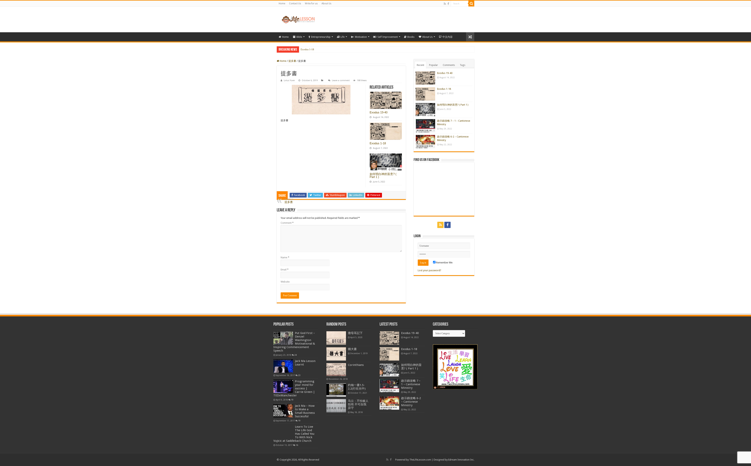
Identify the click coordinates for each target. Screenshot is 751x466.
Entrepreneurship (321, 36)
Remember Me (444, 262)
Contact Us (295, 3)
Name (285, 257)
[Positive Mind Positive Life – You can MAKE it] (298, 19)
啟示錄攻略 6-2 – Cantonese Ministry (411, 401)
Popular (433, 65)
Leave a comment (341, 80)
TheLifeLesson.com (420, 459)
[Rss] (444, 3)
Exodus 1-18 (378, 143)
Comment (287, 222)
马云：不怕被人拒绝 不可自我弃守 (358, 404)
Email (284, 269)
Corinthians (356, 365)
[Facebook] (448, 3)
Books (410, 36)
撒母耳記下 (355, 333)
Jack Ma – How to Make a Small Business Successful (305, 411)
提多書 (292, 60)
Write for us (311, 3)
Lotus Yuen (289, 80)
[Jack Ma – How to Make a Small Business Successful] (283, 410)
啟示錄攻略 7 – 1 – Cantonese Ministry (410, 384)
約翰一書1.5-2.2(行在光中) (357, 386)
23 (299, 375)
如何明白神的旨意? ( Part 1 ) (316, 49)
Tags (462, 65)
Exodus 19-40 (378, 112)
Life (342, 36)
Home (282, 3)
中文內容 (447, 36)
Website (285, 281)
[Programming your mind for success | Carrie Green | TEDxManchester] (283, 386)
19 (292, 400)
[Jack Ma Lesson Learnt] (283, 366)
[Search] (471, 3)
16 (297, 445)
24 (295, 355)
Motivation (361, 36)
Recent (420, 65)
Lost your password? (429, 270)
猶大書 (352, 349)
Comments (449, 65)
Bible (299, 36)
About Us (326, 3)
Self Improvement (387, 36)
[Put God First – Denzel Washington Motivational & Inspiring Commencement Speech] (283, 338)
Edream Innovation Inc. (461, 459)
